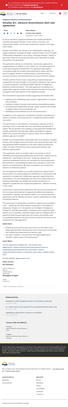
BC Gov (38, 380)
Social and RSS (7, 383)
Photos (9, 327)
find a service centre (13, 371)
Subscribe (53, 13)
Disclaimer (39, 383)
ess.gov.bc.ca (38, 7)
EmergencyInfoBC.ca (31, 5)
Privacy (38, 386)
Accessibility (40, 389)
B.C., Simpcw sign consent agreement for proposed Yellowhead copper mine (31, 307)
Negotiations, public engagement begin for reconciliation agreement (29, 301)
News (43, 13)
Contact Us (40, 394)
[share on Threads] (15, 33)
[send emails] (21, 33)
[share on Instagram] (11, 33)
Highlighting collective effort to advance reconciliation (24, 313)
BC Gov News (21, 14)
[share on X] (8, 33)
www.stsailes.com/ (23, 258)
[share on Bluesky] (18, 33)
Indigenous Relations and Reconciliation (17, 20)
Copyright (39, 391)
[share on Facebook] (4, 33)
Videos (9, 334)
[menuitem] (17, 380)
